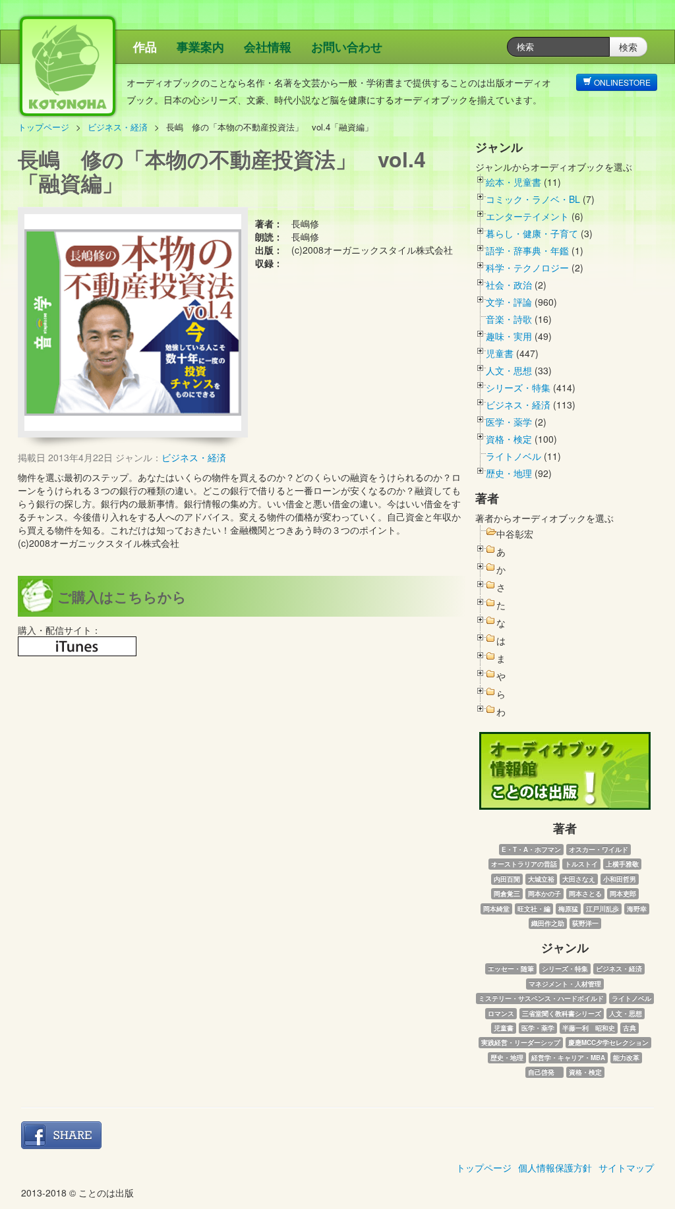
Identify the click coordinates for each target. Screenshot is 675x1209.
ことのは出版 (129, 72)
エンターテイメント (527, 216)
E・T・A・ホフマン (531, 849)
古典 (629, 1027)
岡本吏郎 (623, 893)
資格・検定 (509, 438)
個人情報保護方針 (555, 1167)
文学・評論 (509, 301)
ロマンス (501, 1013)
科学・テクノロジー (527, 267)
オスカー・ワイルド (598, 849)
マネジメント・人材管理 (565, 983)
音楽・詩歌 (509, 318)
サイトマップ (626, 1167)
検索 (628, 46)
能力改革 (626, 1057)
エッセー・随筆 (511, 968)
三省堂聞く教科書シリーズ (561, 1013)
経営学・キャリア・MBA (568, 1057)
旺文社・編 (533, 908)
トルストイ (581, 863)
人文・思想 (509, 370)
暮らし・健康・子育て (532, 233)
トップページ (43, 127)
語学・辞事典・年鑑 (527, 250)
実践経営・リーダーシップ (520, 1042)
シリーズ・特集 (518, 387)
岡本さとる (585, 893)
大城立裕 (541, 879)
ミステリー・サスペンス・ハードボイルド (541, 998)
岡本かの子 (544, 893)
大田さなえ (578, 879)
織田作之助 (547, 923)
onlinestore (621, 82)
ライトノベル (513, 456)
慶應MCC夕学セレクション (608, 1042)
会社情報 (267, 46)
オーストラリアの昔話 (524, 863)
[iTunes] (77, 646)
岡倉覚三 (507, 893)
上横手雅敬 (622, 863)
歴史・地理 (509, 473)
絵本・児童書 (513, 181)
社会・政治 (509, 284)
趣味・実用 (509, 336)
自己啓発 (544, 1072)
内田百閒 (507, 879)
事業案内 (200, 46)
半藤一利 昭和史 (588, 1027)
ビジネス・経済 (118, 127)
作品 (145, 46)
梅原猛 (568, 908)
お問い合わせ (346, 46)
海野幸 (637, 908)
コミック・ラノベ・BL (533, 199)
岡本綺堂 (496, 908)
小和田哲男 (619, 879)
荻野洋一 (585, 923)
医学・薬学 (509, 421)
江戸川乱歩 (602, 908)
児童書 (500, 353)
